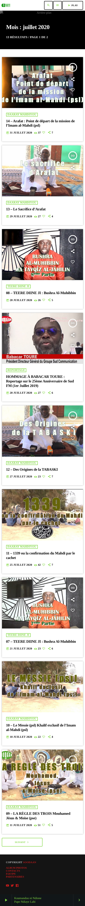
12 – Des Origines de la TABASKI (32, 470)
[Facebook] (17, 885)
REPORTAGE (16, 370)
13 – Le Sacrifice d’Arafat (26, 209)
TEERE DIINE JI (18, 286)
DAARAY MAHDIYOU (22, 114)
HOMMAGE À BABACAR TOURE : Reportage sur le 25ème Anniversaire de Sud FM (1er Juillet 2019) (40, 381)
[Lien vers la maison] (6, 5)
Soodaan (29, 862)
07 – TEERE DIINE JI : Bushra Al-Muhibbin (41, 642)
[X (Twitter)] (12, 885)
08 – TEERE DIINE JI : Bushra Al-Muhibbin (41, 293)
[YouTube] (7, 885)
